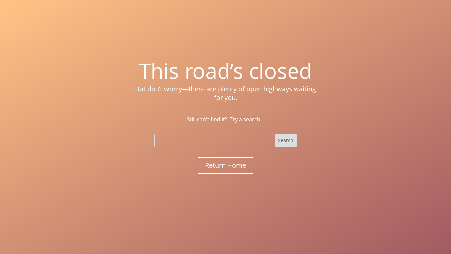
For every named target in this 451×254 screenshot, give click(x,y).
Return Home (225, 165)
